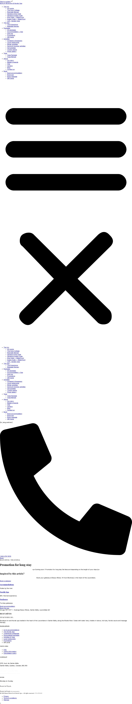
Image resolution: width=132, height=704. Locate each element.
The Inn (6, 7)
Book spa (10, 75)
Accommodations (7, 584)
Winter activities (12, 44)
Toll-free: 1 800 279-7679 (9, 671)
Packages (7, 28)
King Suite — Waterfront (15, 17)
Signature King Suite (14, 14)
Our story (10, 60)
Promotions (11, 35)
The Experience (12, 24)
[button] (66, 213)
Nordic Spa (4, 592)
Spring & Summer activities (16, 46)
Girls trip (10, 33)
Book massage (12, 76)
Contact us (11, 69)
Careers (10, 66)
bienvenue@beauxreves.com (10, 673)
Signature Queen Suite (15, 15)
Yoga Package (12, 55)
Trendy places (12, 50)
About (6, 59)
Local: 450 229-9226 (7, 669)
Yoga (5, 53)
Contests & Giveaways (14, 41)
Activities (7, 39)
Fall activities (11, 48)
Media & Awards (12, 62)
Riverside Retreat (13, 12)
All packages (11, 30)
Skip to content (5, 2)
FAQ (8, 64)
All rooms (10, 8)
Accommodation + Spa (15, 32)
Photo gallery (11, 51)
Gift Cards (10, 37)
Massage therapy (13, 26)
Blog (8, 68)
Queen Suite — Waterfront (16, 19)
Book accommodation (14, 73)
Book (5, 71)
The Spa (6, 23)
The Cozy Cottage (13, 10)
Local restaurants (13, 42)
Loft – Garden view (13, 21)
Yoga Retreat (11, 57)
